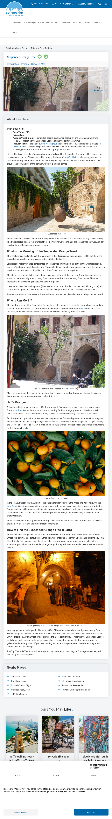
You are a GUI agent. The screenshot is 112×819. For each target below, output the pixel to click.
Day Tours (17, 23)
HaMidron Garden (19, 694)
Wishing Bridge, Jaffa (20, 690)
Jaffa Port (17, 410)
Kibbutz (82, 308)
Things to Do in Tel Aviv (41, 48)
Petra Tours (78, 23)
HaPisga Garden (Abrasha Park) (76, 690)
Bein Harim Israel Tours (16, 48)
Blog (14, 32)
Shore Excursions (92, 23)
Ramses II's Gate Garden (73, 685)
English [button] (68, 4)
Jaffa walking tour (48, 144)
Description (13, 64)
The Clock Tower (18, 681)
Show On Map (38, 64)
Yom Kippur (12, 506)
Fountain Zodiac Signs (21, 685)
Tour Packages (29, 23)
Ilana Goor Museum (71, 677)
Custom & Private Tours (48, 23)
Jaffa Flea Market (19, 677)
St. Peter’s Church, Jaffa (73, 681)
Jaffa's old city (70, 157)
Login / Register (86, 4)
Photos (25, 64)
